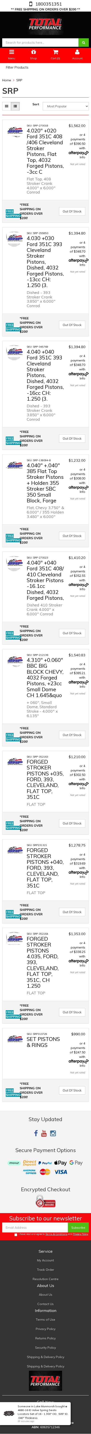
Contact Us (45, 1304)
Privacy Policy (80, 1234)
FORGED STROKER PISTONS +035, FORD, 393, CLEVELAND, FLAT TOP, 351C (45, 779)
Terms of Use (45, 1320)
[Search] (83, 42)
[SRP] (15, 130)
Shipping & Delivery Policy (45, 1357)
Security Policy (45, 1348)
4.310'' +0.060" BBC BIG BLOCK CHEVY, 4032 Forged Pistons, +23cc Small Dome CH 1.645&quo (45, 677)
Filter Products (17, 67)
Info (82, 157)
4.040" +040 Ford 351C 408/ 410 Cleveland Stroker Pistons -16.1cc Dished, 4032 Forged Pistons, (45, 580)
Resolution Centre (46, 1279)
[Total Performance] (45, 23)
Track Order (45, 1270)
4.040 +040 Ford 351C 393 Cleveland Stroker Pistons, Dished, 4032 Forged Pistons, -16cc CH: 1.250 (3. (45, 375)
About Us (45, 1295)
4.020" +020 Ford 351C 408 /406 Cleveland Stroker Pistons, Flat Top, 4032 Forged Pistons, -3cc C (45, 151)
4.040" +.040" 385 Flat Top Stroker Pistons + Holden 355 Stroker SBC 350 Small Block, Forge (45, 483)
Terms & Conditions (56, 1234)
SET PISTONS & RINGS (43, 1042)
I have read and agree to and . (54, 1234)
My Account (45, 1260)
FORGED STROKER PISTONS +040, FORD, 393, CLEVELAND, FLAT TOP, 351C (45, 868)
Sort (35, 104)
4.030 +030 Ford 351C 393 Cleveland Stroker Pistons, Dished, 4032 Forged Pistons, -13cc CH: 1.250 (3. (45, 261)
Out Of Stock (72, 211)
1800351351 (48, 4)
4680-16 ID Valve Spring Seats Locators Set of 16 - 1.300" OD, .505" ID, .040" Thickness (43, 1413)
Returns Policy (45, 1338)
